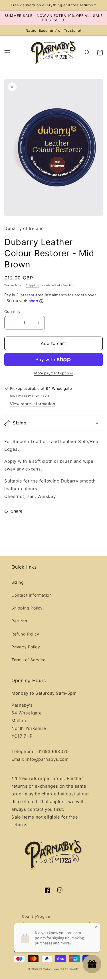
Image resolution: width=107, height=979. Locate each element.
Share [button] (17, 511)
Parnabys (45, 969)
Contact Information (31, 595)
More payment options (53, 373)
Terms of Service (28, 659)
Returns (19, 620)
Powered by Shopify (66, 969)
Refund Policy (25, 634)
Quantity (12, 311)
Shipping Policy (27, 607)
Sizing (17, 582)
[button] (7, 52)
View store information (32, 403)
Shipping (32, 285)
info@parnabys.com (47, 759)
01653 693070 (53, 751)
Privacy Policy (25, 646)
